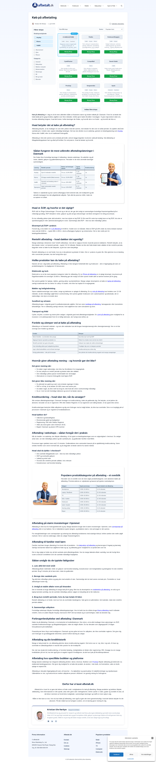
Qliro (37, 52)
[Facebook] (48, 721)
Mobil (97, 740)
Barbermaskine (40, 69)
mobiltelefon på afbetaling (101, 589)
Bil (36, 74)
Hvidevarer (75, 6)
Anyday (39, 37)
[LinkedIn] (52, 721)
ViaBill (38, 45)
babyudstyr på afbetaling (87, 545)
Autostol (38, 61)
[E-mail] (56, 721)
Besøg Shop (68, 51)
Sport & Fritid (111, 6)
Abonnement (39, 50)
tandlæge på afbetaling (93, 304)
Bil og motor (39, 76)
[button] (152, 738)
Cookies (66, 746)
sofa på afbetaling (98, 291)
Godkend (116, 754)
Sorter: (101, 29)
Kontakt (66, 740)
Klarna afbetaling (103, 610)
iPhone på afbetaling (89, 274)
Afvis (131, 754)
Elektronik (63, 6)
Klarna (39, 41)
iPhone (98, 743)
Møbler (87, 6)
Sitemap (66, 749)
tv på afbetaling (56, 229)
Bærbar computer (41, 67)
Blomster (38, 79)
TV (97, 746)
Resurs (38, 55)
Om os (66, 743)
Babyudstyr (98, 6)
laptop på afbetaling (113, 281)
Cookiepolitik (130, 758)
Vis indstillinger (146, 754)
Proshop (95, 662)
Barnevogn (39, 72)
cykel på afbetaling (103, 314)
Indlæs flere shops (90, 109)
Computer (99, 749)
